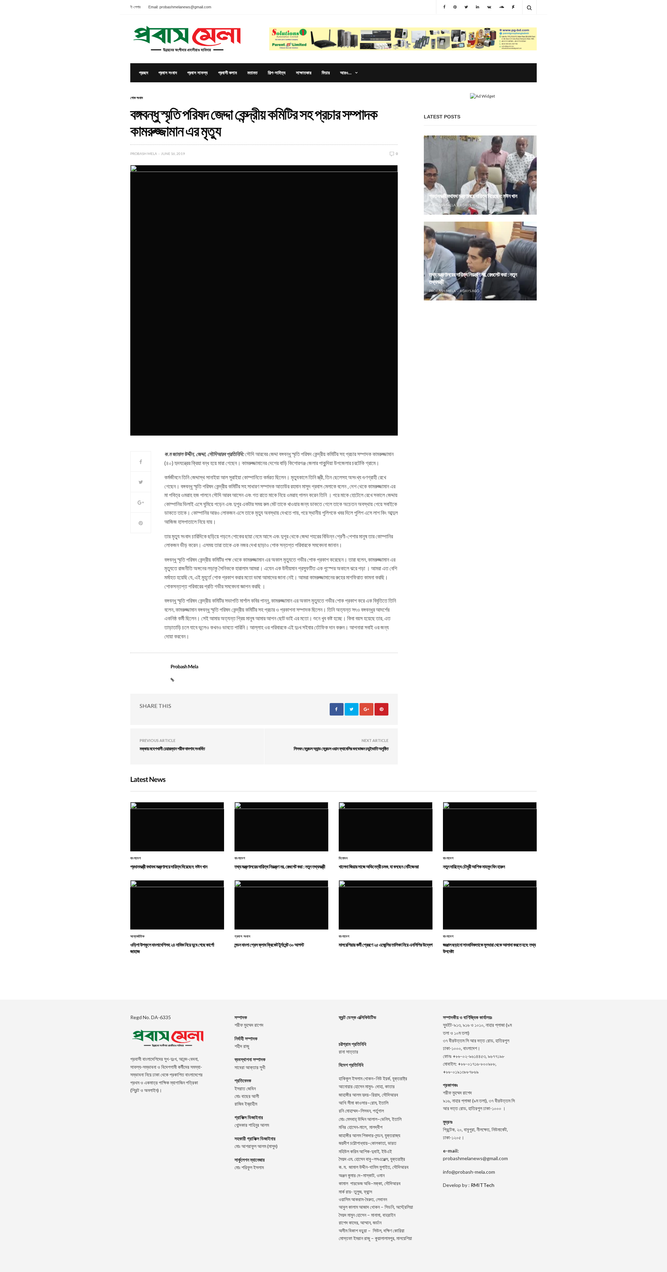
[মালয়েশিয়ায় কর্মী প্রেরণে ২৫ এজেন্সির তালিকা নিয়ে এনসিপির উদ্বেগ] (386, 905)
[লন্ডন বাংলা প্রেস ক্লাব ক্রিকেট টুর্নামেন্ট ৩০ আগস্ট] (281, 905)
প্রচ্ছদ (143, 72)
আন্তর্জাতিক (137, 936)
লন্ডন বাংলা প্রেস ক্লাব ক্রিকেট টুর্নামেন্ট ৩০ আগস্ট (269, 945)
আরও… (346, 72)
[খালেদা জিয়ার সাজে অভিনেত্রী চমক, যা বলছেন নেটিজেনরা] (480, 347)
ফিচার (326, 72)
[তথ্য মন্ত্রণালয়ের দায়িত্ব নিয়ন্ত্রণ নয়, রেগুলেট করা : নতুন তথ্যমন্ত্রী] (480, 261)
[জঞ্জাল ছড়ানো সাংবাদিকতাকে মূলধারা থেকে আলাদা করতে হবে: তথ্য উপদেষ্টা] (490, 905)
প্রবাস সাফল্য (197, 72)
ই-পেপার (135, 7)
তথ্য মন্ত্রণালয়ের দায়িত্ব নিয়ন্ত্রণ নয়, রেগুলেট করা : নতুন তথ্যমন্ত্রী (279, 866)
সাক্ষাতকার (303, 72)
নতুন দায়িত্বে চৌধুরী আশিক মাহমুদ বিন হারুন (474, 866)
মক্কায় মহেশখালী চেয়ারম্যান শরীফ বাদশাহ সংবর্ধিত (172, 748)
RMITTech (482, 1185)
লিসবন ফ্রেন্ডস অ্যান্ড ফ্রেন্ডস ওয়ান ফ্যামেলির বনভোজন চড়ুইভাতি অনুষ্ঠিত (341, 748)
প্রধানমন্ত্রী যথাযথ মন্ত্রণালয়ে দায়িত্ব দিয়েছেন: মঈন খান (473, 196)
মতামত (252, 72)
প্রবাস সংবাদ (167, 72)
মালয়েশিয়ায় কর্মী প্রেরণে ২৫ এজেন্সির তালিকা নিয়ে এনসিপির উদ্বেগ (386, 945)
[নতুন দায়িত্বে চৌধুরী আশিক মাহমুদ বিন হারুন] (490, 826)
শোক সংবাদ (136, 97)
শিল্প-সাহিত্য (277, 72)
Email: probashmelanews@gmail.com (179, 7)
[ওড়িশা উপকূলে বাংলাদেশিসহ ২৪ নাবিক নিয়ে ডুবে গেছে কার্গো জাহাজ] (177, 905)
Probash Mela (143, 153)
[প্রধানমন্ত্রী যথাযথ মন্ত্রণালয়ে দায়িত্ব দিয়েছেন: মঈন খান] (480, 175)
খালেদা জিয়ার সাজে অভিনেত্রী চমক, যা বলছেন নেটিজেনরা (474, 368)
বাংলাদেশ (135, 858)
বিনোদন (343, 858)
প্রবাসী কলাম (227, 72)
